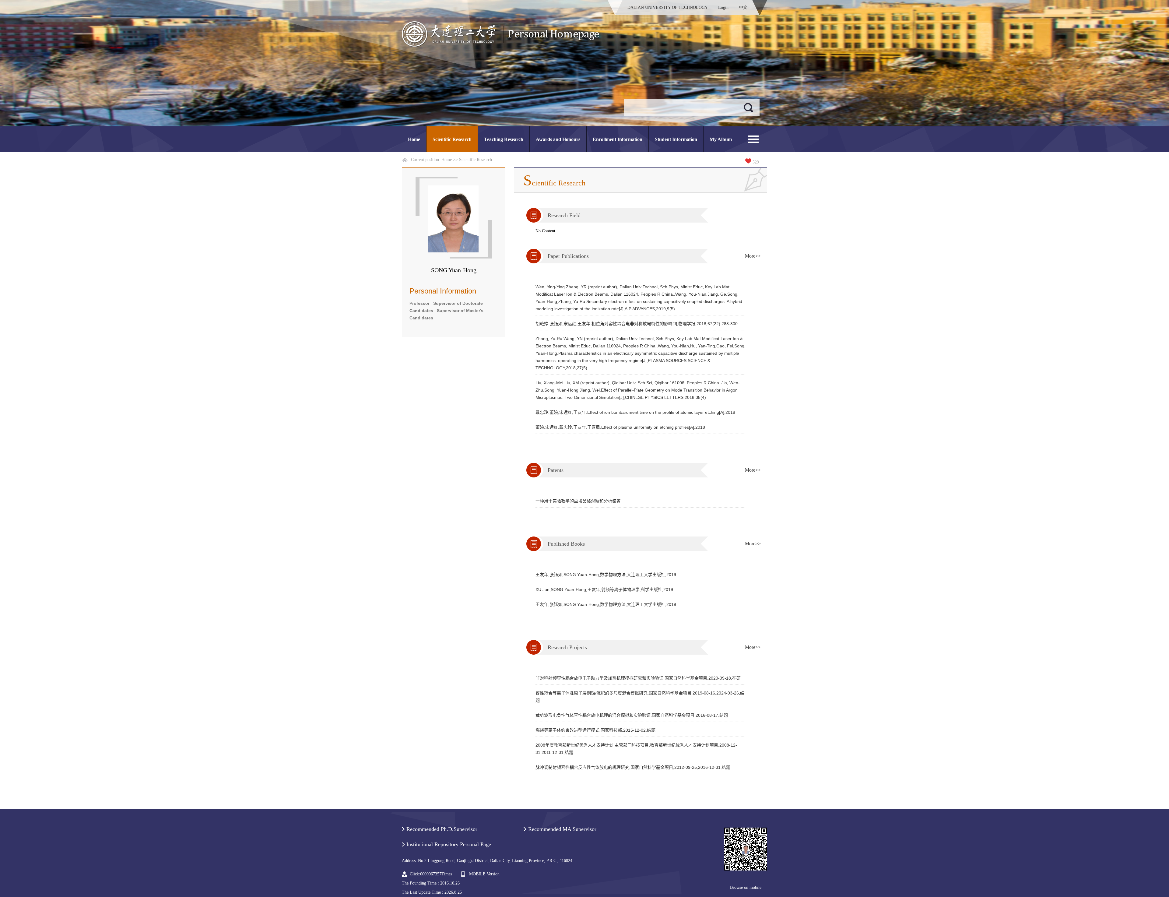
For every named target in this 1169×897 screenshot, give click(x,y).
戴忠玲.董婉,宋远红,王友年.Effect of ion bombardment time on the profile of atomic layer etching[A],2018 (635, 412)
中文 (743, 7)
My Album (721, 139)
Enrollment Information (617, 139)
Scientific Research (452, 139)
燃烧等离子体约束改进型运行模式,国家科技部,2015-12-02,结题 (595, 730)
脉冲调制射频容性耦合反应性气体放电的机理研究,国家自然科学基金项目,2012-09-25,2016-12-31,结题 (632, 767)
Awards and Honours (558, 139)
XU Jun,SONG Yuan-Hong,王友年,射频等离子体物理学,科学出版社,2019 (604, 589)
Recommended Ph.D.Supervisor (441, 829)
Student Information (676, 139)
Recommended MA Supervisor (562, 829)
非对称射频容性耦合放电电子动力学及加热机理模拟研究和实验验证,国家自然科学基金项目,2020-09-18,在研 (638, 678)
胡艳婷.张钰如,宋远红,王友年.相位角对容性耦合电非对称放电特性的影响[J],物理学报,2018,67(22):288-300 (636, 323)
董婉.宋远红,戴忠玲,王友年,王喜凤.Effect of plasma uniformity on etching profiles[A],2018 (620, 427)
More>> (753, 256)
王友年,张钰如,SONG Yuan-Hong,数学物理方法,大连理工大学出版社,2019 (605, 574)
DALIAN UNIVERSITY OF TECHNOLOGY (667, 7)
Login (723, 7)
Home (414, 139)
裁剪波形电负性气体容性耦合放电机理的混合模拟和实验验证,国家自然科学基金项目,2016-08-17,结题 (631, 715)
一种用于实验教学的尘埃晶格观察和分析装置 (578, 500)
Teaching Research (503, 139)
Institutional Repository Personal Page (448, 844)
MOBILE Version (484, 874)
